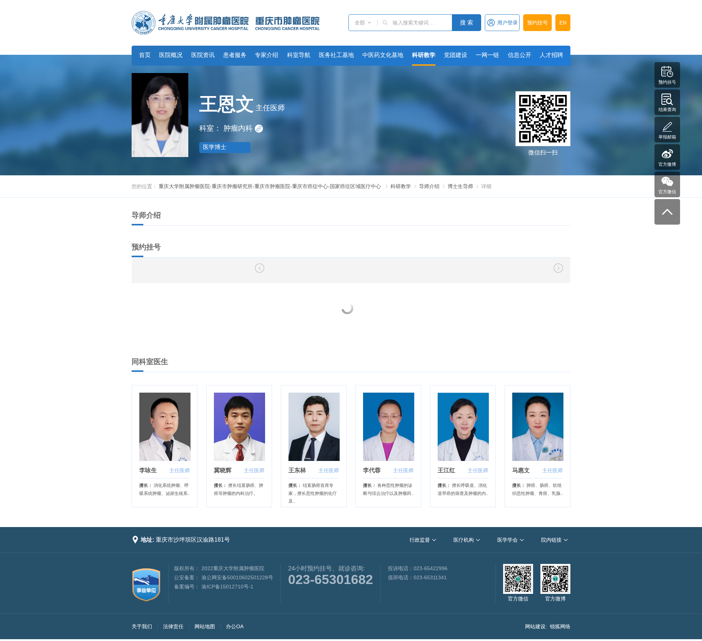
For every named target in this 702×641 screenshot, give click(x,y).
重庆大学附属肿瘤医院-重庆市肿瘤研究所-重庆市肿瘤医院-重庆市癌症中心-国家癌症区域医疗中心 (270, 186)
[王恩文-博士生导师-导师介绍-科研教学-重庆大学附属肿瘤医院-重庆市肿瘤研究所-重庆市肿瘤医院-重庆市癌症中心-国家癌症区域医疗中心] (226, 23)
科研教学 (423, 55)
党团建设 (455, 55)
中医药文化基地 (382, 55)
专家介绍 (266, 55)
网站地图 (205, 626)
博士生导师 (460, 186)
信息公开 (519, 55)
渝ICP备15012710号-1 (227, 587)
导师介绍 (429, 186)
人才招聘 (551, 55)
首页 (145, 55)
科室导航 (298, 55)
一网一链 (487, 55)
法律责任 (173, 626)
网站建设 (535, 626)
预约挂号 (537, 23)
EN (562, 23)
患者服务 (234, 55)
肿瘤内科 (242, 128)
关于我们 (142, 626)
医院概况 (170, 55)
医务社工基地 (336, 55)
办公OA (235, 626)
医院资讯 (203, 55)
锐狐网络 (560, 626)
